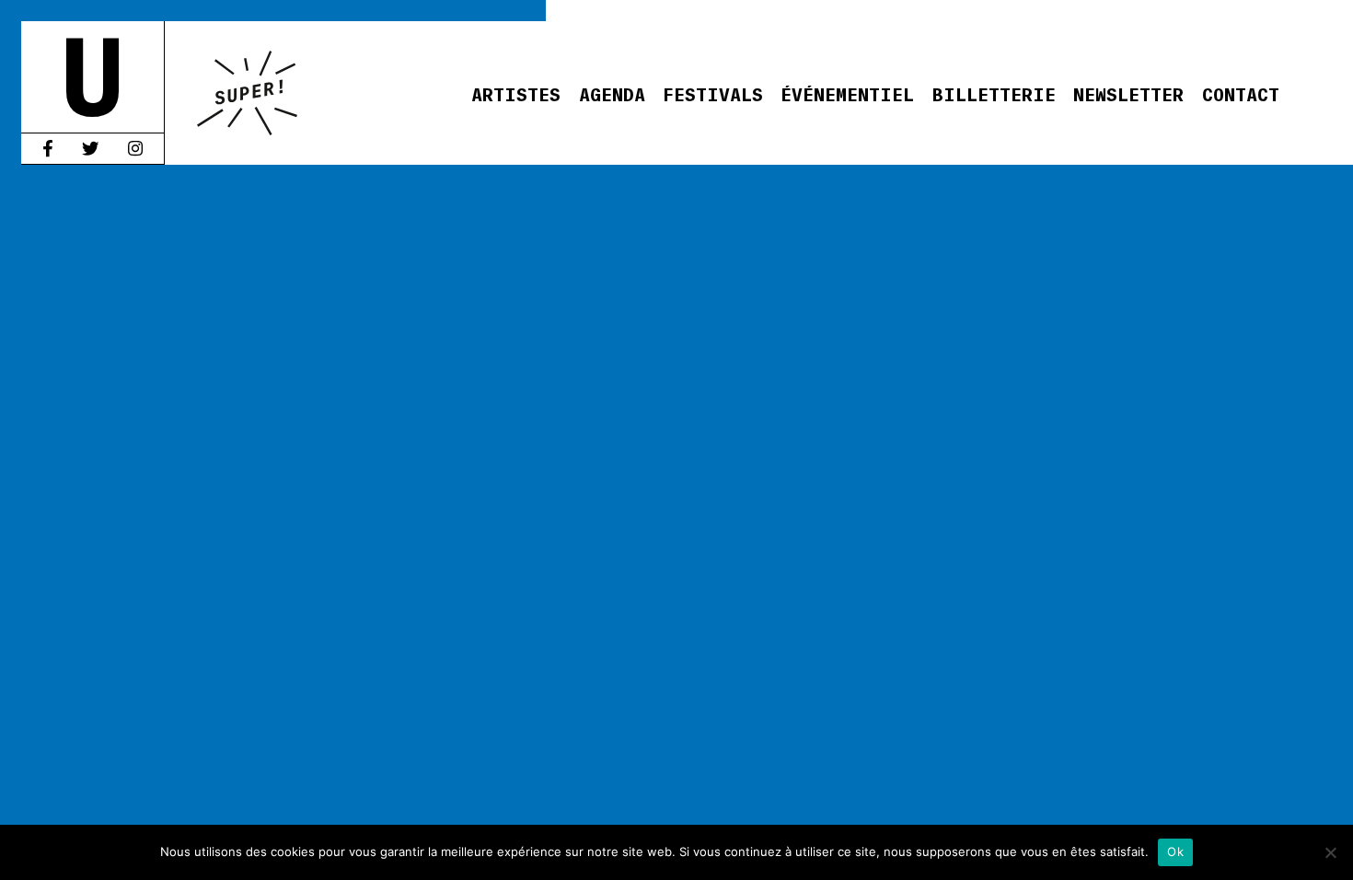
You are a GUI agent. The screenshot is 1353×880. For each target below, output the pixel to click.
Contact (1240, 93)
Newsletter (1128, 93)
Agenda (612, 93)
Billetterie (994, 93)
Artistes (516, 93)
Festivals (713, 93)
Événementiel (847, 93)
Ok (1175, 851)
